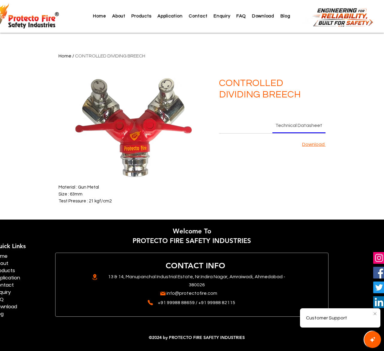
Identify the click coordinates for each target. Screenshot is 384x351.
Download (314, 144)
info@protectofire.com (191, 293)
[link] (298, 125)
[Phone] (150, 303)
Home (64, 56)
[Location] (95, 277)
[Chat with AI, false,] (372, 339)
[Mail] (163, 294)
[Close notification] (375, 314)
